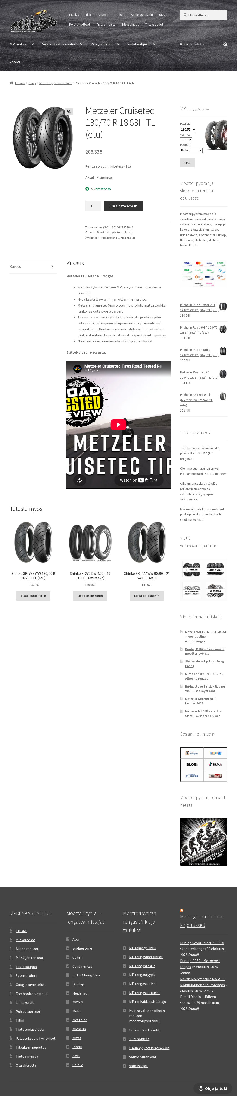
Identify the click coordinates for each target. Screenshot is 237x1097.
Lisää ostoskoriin (123, 206)
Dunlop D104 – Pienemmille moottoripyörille (204, 651)
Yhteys (15, 62)
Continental (82, 966)
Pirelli (77, 1046)
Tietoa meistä (106, 24)
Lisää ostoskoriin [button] (33, 596)
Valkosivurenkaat (142, 1057)
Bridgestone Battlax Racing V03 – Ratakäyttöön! (205, 688)
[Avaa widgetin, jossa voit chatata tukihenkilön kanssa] (212, 1089)
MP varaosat (25, 939)
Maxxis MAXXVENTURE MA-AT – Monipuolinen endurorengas (206, 636)
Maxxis (77, 1002)
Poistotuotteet (79, 24)
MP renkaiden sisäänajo (147, 1001)
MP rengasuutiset (143, 983)
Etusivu (74, 15)
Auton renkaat (27, 948)
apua (210, 494)
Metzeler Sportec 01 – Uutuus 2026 (200, 701)
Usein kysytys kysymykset (149, 1048)
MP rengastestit (142, 965)
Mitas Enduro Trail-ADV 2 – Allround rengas (204, 676)
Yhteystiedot (154, 24)
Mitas (76, 1038)
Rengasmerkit (101, 44)
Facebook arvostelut (32, 993)
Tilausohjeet (130, 24)
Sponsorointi (26, 975)
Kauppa (103, 15)
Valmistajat (138, 1065)
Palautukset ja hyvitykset (36, 1038)
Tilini (89, 15)
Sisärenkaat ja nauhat (59, 44)
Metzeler (79, 1019)
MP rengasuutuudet (144, 992)
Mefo (76, 1011)
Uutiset (120, 15)
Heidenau (79, 993)
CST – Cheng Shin (86, 975)
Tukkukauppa (26, 966)
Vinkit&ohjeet (138, 44)
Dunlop (78, 984)
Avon (76, 939)
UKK (162, 15)
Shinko (77, 1064)
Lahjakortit (25, 1002)
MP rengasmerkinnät (146, 956)
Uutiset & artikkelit (144, 1030)
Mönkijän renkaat (30, 957)
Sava (76, 1055)
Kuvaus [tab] (15, 266)
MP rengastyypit (142, 974)
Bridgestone (82, 948)
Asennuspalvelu (142, 15)
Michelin (79, 1029)
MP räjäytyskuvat (142, 947)
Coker (77, 957)
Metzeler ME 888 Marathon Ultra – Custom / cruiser (203, 713)
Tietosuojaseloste (30, 1029)
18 (117, 238)
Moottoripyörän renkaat (55, 83)
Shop (32, 83)
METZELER (128, 238)
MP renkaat (19, 44)
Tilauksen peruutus (31, 1047)
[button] (69, 111)
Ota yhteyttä (26, 1065)
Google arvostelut (30, 984)
